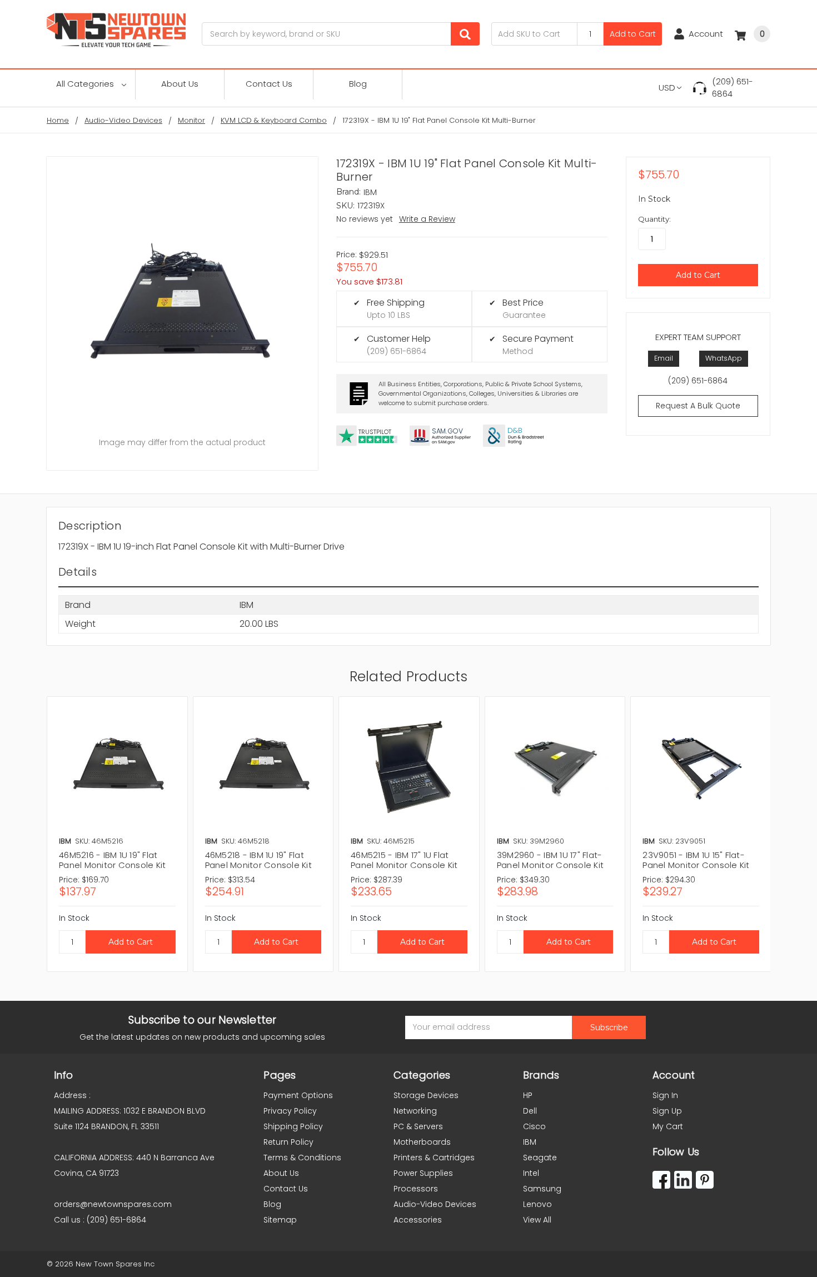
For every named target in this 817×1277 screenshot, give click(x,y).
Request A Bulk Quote (698, 405)
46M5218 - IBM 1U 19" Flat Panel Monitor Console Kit (258, 860)
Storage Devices (426, 1095)
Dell (530, 1110)
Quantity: (654, 219)
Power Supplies (423, 1173)
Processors (415, 1188)
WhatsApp (723, 358)
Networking (415, 1110)
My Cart (667, 1126)
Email (663, 358)
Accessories (417, 1219)
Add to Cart (633, 33)
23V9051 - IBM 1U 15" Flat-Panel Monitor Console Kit (695, 860)
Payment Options (298, 1095)
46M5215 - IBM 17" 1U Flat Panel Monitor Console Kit (404, 860)
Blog (358, 83)
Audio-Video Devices (434, 1204)
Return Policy (288, 1142)
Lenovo (537, 1204)
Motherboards (422, 1142)
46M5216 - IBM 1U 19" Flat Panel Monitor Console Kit (112, 860)
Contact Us (269, 83)
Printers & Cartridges (434, 1157)
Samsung (542, 1188)
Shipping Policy (293, 1126)
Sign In (665, 1095)
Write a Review (427, 219)
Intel (531, 1173)
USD (667, 87)
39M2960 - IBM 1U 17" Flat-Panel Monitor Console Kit (550, 860)
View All (537, 1219)
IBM (529, 1142)
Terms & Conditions (302, 1157)
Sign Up (667, 1110)
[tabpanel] (117, 834)
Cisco (534, 1126)
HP (527, 1095)
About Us (179, 83)
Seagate (540, 1157)
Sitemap (280, 1219)
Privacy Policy (290, 1110)
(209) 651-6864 (732, 88)
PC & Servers (418, 1126)
